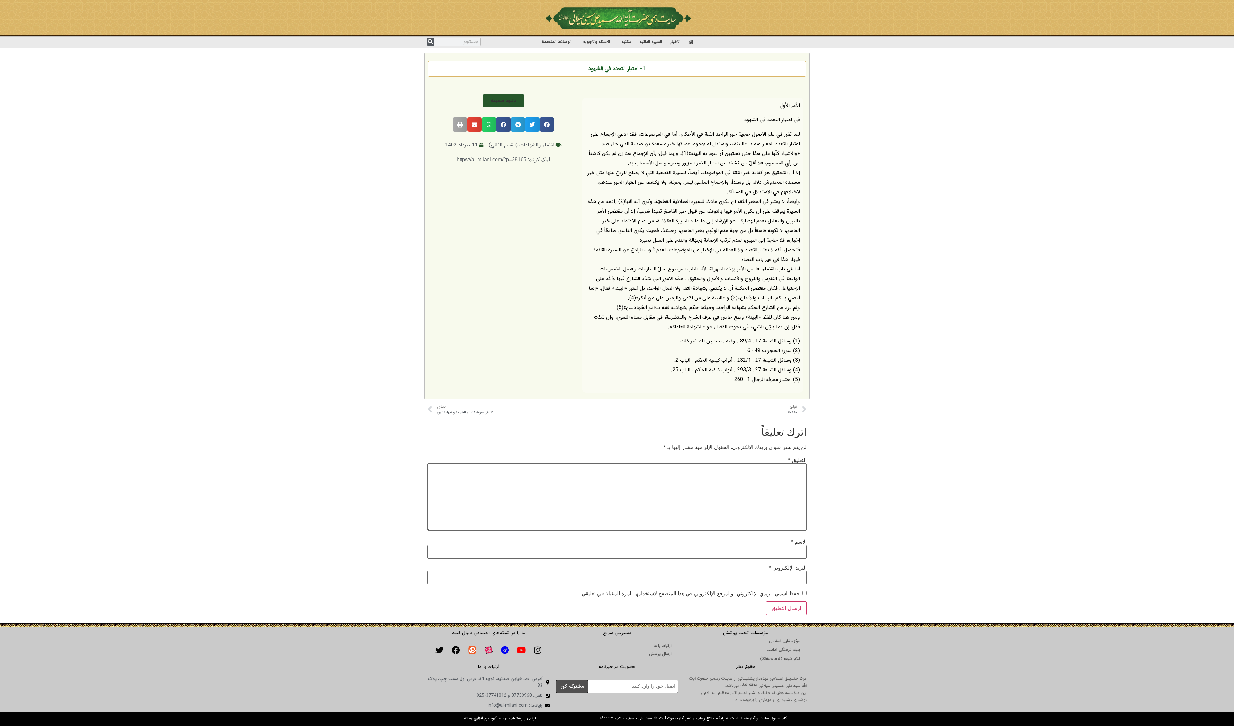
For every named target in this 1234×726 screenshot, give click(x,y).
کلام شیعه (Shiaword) (780, 658)
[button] (503, 100)
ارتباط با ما (663, 645)
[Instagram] (538, 650)
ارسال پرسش (660, 654)
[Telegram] (505, 650)
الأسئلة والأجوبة (596, 42)
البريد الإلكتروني (787, 567)
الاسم (799, 541)
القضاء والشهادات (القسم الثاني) (522, 145)
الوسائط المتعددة (556, 42)
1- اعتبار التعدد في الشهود (617, 69)
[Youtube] (521, 650)
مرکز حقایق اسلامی (784, 641)
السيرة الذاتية (650, 42)
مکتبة (626, 42)
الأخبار (675, 42)
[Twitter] (439, 650)
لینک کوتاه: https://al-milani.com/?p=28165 (503, 159)
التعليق (797, 460)
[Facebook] (456, 650)
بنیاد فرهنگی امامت (783, 649)
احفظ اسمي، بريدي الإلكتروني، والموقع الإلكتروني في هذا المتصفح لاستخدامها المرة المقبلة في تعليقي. (690, 593)
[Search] (430, 42)
